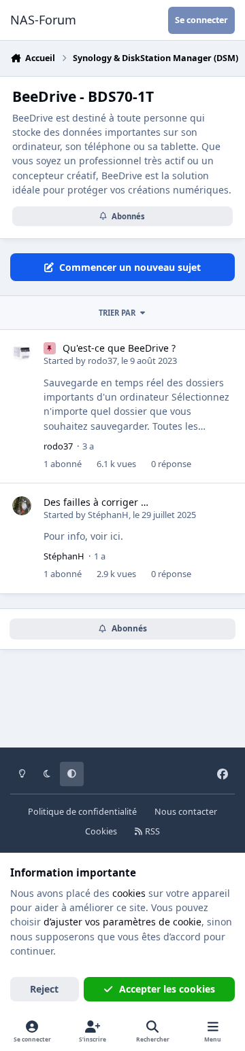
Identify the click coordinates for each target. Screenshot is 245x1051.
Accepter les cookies (167, 988)
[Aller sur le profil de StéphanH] (21, 505)
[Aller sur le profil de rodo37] (21, 351)
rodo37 (102, 360)
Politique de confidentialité (82, 811)
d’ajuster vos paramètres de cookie (122, 921)
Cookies (101, 831)
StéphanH (108, 515)
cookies (129, 893)
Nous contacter (185, 811)
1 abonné (63, 464)
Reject (44, 988)
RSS (151, 831)
